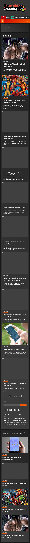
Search (5, 401)
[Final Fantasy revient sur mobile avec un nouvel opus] (15, 368)
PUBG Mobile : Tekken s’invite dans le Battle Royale (14, 422)
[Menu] (6, 21)
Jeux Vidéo (5, 380)
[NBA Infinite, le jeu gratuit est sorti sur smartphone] (15, 299)
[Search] (28, 21)
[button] (6, 21)
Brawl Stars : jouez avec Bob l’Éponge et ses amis (14, 424)
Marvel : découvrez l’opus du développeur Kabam (14, 418)
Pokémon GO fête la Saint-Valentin (13, 349)
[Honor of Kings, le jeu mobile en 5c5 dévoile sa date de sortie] (15, 157)
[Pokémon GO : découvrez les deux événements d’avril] (15, 445)
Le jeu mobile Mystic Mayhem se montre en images (14, 420)
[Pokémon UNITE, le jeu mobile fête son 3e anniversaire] (15, 121)
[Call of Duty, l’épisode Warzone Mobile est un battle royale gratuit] (15, 263)
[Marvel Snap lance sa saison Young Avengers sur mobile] (15, 85)
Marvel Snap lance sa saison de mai (14, 207)
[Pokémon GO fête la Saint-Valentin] (15, 334)
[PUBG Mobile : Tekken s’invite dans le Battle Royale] (15, 48)
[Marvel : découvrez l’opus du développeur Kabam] (15, 471)
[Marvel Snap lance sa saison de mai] (15, 192)
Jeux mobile (5, 61)
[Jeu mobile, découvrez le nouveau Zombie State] (15, 226)
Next (20, 396)
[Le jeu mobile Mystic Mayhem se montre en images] (15, 497)
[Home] (2, 21)
